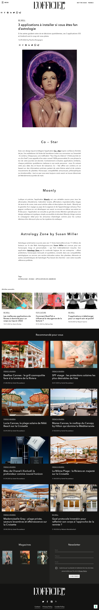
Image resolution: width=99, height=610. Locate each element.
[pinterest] (7, 13)
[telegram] (20, 13)
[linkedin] (10, 13)
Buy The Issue (82, 3)
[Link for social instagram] (52, 602)
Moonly (47, 199)
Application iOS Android (46, 279)
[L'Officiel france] (49, 5)
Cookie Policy (59, 607)
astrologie (23, 279)
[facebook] (4, 13)
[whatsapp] (17, 13)
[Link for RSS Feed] (56, 602)
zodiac (32, 279)
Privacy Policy (83, 571)
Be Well (21, 20)
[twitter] (13, 13)
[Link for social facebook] (47, 602)
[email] (1, 13)
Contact (37, 607)
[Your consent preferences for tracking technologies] (95, 606)
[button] (47, 558)
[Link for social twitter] (43, 602)
